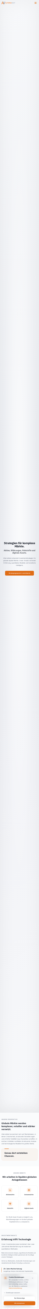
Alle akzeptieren (19, 1303)
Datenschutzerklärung (15, 1288)
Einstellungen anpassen (13, 1292)
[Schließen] (33, 1278)
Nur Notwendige (19, 1298)
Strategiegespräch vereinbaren (19, 573)
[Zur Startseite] (8, 3)
